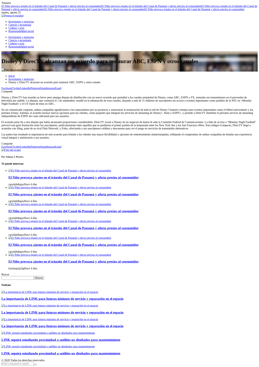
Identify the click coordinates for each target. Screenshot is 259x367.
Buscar (5, 274)
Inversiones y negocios (14, 52)
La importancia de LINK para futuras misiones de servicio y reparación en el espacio (62, 299)
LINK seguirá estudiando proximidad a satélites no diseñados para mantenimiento (60, 340)
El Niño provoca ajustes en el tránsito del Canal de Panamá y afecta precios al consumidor (51, 6)
